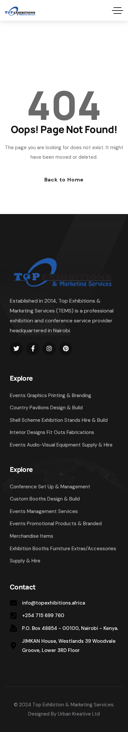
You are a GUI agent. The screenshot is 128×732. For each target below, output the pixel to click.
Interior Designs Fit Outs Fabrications (52, 432)
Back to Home (64, 179)
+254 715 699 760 (43, 615)
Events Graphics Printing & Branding (50, 395)
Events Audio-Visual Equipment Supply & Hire (61, 445)
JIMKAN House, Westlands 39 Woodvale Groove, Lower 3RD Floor (69, 646)
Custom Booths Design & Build (45, 499)
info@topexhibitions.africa (53, 603)
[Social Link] (16, 348)
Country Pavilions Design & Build (46, 407)
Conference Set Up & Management (50, 486)
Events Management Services (44, 511)
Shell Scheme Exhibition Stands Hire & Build (59, 420)
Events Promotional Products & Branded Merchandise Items (56, 529)
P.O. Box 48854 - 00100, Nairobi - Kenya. (70, 628)
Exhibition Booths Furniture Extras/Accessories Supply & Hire (63, 554)
